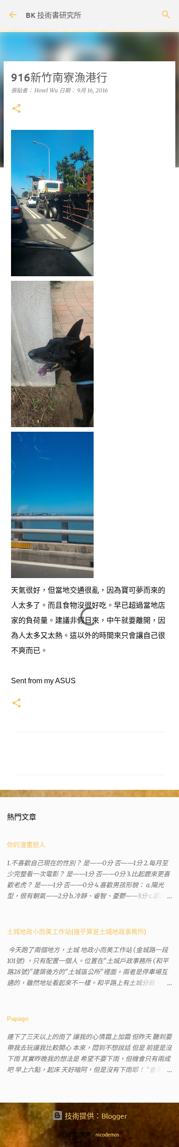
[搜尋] (166, 15)
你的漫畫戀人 (26, 844)
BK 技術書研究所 (53, 15)
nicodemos (107, 1134)
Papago (17, 1018)
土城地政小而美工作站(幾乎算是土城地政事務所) (76, 931)
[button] (16, 109)
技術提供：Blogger (95, 1115)
